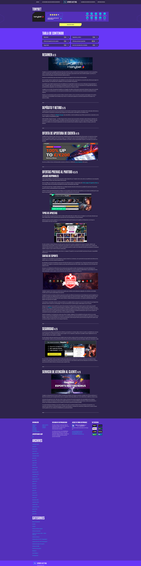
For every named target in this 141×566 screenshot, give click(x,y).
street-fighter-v (35, 553)
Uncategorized (35, 555)
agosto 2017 (34, 481)
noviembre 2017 (35, 474)
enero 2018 (34, 469)
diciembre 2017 (35, 472)
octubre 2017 (35, 476)
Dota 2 (96, 182)
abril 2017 (34, 490)
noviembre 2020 (35, 444)
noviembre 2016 (35, 502)
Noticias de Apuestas (36, 530)
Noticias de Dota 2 (35, 536)
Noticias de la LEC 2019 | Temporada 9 (39, 541)
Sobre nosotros (45, 424)
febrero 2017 (35, 495)
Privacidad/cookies (35, 431)
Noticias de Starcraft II (36, 548)
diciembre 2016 (35, 499)
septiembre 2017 (35, 478)
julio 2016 (34, 511)
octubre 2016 (35, 504)
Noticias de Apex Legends (37, 528)
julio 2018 (34, 458)
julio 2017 (34, 483)
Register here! (70, 24)
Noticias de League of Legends (38, 543)
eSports (50, 307)
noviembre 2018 (35, 455)
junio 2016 (34, 513)
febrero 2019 (35, 448)
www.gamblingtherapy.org (77, 431)
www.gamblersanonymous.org (78, 434)
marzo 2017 (34, 492)
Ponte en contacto (44, 427)
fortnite (33, 524)
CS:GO (83, 182)
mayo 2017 (34, 488)
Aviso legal (34, 430)
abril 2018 (34, 465)
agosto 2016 (34, 509)
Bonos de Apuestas (36, 521)
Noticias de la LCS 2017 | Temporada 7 (39, 539)
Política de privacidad (34, 428)
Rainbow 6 (34, 550)
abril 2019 (34, 446)
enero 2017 (34, 497)
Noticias (33, 526)
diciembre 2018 (35, 453)
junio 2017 (34, 485)
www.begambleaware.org (77, 432)
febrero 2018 (35, 467)
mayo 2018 (34, 462)
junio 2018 (34, 460)
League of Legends (90, 182)
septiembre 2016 (35, 506)
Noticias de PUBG (35, 546)
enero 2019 (34, 451)
